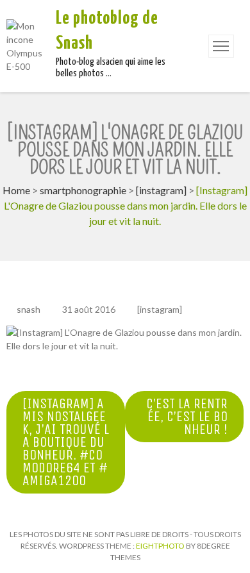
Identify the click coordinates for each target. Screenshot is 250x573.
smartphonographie (83, 190)
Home (16, 190)
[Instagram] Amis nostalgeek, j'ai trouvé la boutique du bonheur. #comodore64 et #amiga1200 (65, 442)
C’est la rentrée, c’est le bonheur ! (187, 416)
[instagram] (161, 190)
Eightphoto (161, 546)
